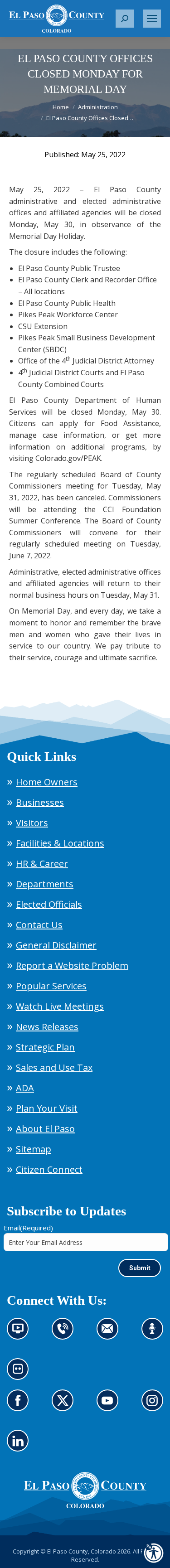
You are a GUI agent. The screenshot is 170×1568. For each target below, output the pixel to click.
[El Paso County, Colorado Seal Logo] (85, 1506)
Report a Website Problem (72, 965)
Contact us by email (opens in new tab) (110, 1334)
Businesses (40, 802)
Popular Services (51, 986)
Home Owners (47, 782)
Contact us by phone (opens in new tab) (65, 1334)
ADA (25, 1088)
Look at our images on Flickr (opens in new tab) (21, 1374)
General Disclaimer (56, 945)
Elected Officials (49, 904)
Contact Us (39, 925)
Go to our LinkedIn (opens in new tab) (20, 1446)
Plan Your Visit (47, 1108)
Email (28, 1227)
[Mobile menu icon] (152, 19)
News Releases (47, 1027)
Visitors (32, 823)
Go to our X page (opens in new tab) (65, 1405)
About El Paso (45, 1129)
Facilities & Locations (60, 843)
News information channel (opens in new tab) (21, 1334)
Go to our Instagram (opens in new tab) (155, 1405)
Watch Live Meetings (60, 1006)
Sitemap (33, 1149)
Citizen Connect (49, 1169)
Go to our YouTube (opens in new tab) (109, 1405)
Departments (44, 884)
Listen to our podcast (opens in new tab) (154, 1334)
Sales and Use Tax (54, 1067)
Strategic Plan (45, 1047)
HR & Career (42, 863)
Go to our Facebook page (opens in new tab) (20, 1405)
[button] (124, 18)
